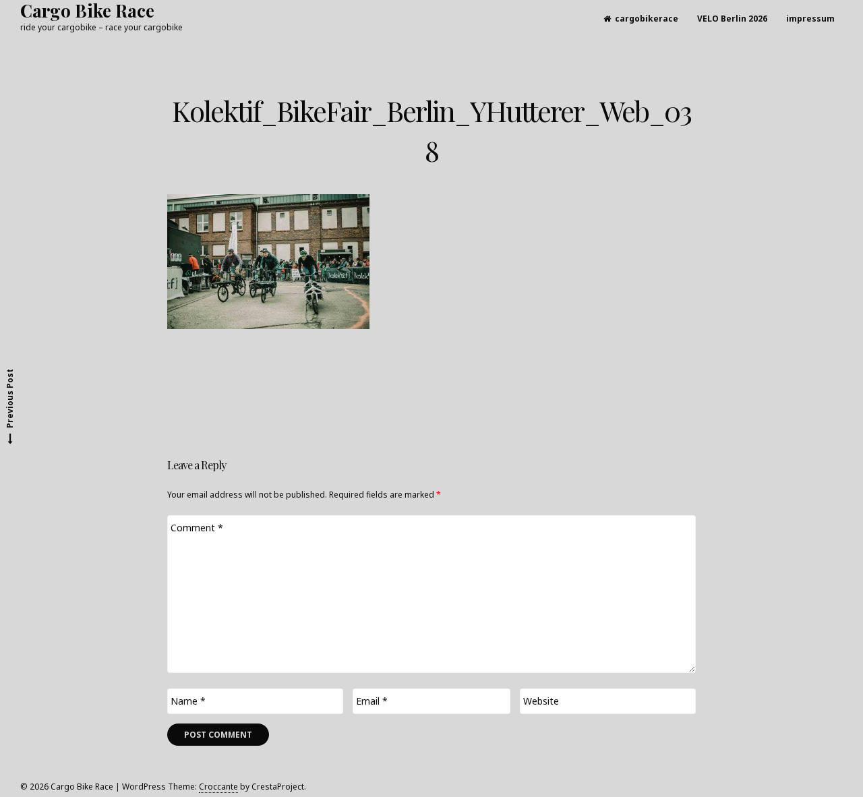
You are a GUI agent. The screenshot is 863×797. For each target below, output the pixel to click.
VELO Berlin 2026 (732, 18)
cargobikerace (646, 18)
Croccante (218, 786)
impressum (810, 18)
